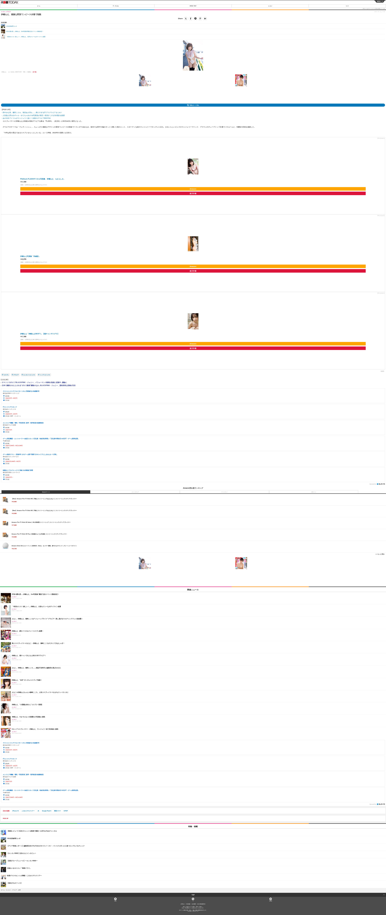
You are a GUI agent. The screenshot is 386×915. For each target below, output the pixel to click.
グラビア (16, 375)
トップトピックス (45, 375)
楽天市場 (193, 193)
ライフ (347, 5)
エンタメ (270, 5)
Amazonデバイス (46, 492)
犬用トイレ (313, 492)
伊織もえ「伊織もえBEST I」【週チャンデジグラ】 (39, 333)
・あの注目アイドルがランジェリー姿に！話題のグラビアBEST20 (26, 118)
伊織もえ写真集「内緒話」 (30, 256)
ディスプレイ (224, 492)
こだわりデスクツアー (28, 811)
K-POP (66, 811)
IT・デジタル (116, 5)
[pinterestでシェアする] (200, 18)
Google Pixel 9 (46, 811)
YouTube (270, 900)
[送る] (195, 18)
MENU (379, 1)
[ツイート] (186, 18)
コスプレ (6, 375)
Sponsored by (373, 484)
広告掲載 (188, 903)
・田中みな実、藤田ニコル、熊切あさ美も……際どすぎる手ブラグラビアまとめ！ (31, 112)
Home (115, 900)
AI (38, 811)
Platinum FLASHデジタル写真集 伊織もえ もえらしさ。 (42, 179)
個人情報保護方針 (201, 903)
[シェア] (190, 18)
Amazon (193, 189)
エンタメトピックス (29, 375)
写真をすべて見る (194, 105)
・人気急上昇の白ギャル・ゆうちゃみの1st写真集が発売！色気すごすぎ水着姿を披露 (33, 115)
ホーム (38, 5)
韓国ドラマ (57, 811)
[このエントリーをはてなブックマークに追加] (205, 18)
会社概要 (194, 903)
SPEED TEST (193, 5)
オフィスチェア (135, 492)
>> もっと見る (379, 554)
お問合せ (183, 903)
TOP (193, 895)
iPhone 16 (15, 811)
